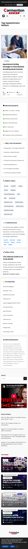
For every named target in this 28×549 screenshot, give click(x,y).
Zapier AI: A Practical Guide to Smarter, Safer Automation (14, 500)
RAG (5, 198)
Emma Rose (19, 467)
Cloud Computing (8, 206)
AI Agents (13, 190)
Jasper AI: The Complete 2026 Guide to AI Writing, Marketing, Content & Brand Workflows (13, 444)
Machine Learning (8, 210)
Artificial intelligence (11, 474)
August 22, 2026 (9, 502)
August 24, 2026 (9, 467)
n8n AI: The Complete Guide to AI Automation (12, 481)
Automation (12, 198)
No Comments (6, 469)
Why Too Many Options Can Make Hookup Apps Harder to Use (13, 465)
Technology (8, 477)
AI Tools (6, 186)
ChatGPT (13, 186)
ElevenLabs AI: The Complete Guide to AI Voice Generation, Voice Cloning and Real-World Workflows (13, 436)
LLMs (18, 194)
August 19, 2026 (8, 520)
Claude (20, 186)
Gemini (6, 190)
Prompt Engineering (9, 194)
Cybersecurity (20, 206)
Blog (6, 460)
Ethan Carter (20, 485)
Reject (12, 546)
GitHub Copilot (19, 202)
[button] (20, 15)
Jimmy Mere (4, 94)
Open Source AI (8, 214)
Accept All (5, 546)
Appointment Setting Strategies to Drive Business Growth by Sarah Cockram (13, 66)
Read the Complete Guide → (12, 274)
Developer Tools (8, 202)
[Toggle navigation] (7, 16)
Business (7, 61)
